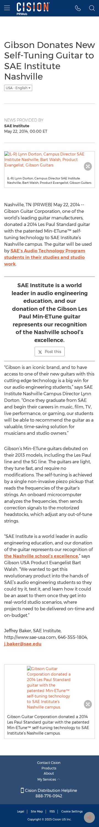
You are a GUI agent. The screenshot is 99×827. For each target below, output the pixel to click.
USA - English (17, 88)
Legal (20, 811)
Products (49, 768)
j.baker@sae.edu (23, 644)
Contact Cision (49, 763)
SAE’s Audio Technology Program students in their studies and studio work (44, 257)
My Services (47, 779)
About (49, 773)
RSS (52, 811)
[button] (78, 8)
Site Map (37, 811)
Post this (53, 351)
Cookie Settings (72, 811)
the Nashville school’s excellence (41, 556)
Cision (57, 819)
